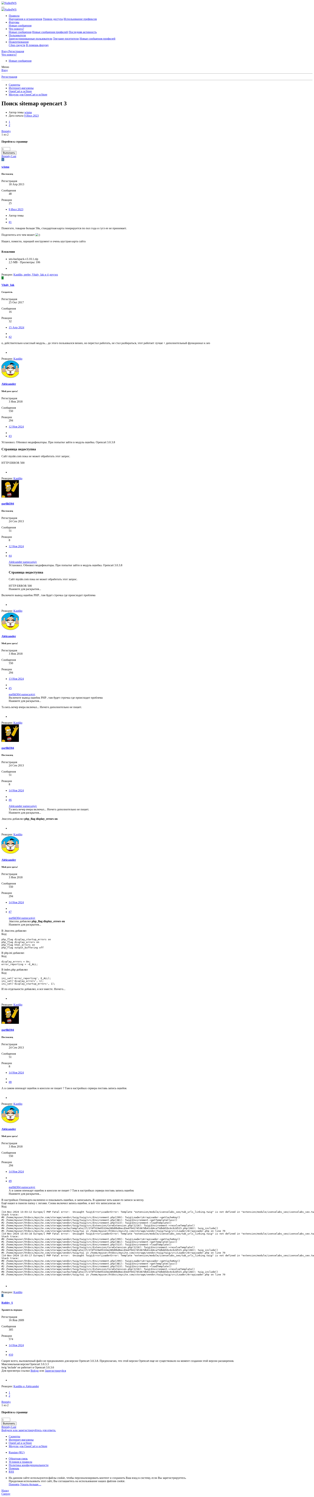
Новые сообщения (20, 25)
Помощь (14, 1468)
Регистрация (9, 76)
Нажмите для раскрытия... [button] (25, 589)
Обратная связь (18, 1458)
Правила (14, 15)
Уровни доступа (53, 19)
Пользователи (17, 35)
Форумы (14, 22)
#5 (10, 688)
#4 (10, 555)
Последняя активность (83, 32)
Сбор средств (17, 45)
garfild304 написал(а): (22, 694)
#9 (10, 1181)
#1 (10, 222)
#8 (10, 1082)
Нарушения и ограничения (25, 19)
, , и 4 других (35, 274)
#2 (10, 336)
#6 (10, 799)
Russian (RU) (17, 1452)
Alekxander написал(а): (23, 561)
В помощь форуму (37, 45)
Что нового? (16, 28)
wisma (28, 112)
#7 (10, 911)
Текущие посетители (66, 38)
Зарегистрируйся (55, 1370)
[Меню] (2, 7)
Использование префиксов (80, 19)
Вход (4, 70)
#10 (11, 1354)
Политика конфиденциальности (29, 1465)
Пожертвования (19, 41)
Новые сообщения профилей (50, 32)
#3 (10, 436)
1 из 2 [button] (5, 134)
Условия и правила (20, 1461)
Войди (35, 1370)
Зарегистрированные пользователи (30, 38)
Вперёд (6, 131)
